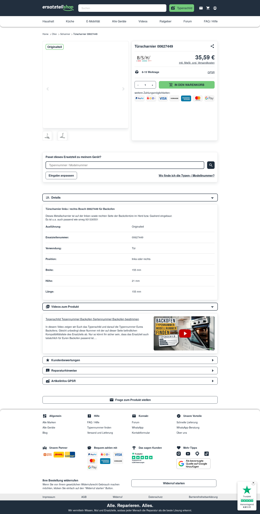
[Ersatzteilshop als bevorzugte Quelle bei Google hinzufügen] (194, 463)
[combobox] (122, 8)
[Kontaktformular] (201, 7)
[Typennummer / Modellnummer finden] (211, 165)
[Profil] (215, 8)
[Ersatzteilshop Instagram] (180, 453)
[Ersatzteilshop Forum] (198, 453)
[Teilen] (212, 46)
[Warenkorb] (208, 8)
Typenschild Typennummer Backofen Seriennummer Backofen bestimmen (92, 319)
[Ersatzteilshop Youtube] (189, 453)
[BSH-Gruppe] (144, 58)
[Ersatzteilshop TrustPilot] (138, 453)
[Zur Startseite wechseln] (58, 8)
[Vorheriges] (48, 89)
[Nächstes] (123, 89)
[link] (130, 400)
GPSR (211, 72)
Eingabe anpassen (61, 175)
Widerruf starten (174, 483)
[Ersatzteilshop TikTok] (207, 453)
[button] (48, 21)
